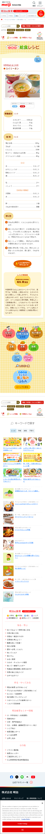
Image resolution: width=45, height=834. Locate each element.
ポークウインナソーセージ (24, 517)
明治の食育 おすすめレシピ (32, 480)
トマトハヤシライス (22, 581)
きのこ (27, 30)
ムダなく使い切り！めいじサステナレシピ (32, 449)
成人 (27, 615)
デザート (10, 32)
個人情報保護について (34, 798)
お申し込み (11, 738)
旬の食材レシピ (20, 568)
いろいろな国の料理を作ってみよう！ (12, 480)
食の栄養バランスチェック (17, 697)
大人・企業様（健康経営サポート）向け (22, 725)
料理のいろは (27, 37)
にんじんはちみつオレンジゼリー (26, 504)
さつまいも (11, 30)
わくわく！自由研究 (14, 694)
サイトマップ (18, 798)
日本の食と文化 (13, 633)
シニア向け (11, 728)
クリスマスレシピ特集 (22, 530)
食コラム (10, 656)
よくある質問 (12, 735)
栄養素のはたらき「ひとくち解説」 (27, 491)
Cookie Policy (25, 819)
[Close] (42, 803)
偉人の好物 (11, 646)
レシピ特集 (14, 37)
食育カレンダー (13, 753)
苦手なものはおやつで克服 (24, 543)
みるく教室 (11, 659)
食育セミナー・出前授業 (30, 618)
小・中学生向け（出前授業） (17, 715)
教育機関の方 (13, 618)
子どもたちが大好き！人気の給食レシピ (12, 449)
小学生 (11, 615)
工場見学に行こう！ (14, 756)
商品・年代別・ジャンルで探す (31, 26)
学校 (19, 430)
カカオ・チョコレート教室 (17, 662)
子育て (31, 430)
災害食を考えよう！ (14, 640)
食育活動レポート (13, 732)
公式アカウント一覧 (20, 782)
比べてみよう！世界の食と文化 (18, 630)
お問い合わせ (6, 798)
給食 (25, 430)
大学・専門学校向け (14, 722)
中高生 (20, 615)
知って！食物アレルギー (16, 666)
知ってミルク (12, 653)
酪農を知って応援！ (14, 643)
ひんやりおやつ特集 (22, 594)
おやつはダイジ (13, 675)
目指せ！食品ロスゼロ (15, 636)
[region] (22, 817)
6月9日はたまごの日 (11, 65)
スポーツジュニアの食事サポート (12, 465)
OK (22, 830)
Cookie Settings (22, 823)
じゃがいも (20, 30)
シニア (35, 615)
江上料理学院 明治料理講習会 (18, 760)
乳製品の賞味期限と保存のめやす (19, 669)
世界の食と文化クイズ (15, 672)
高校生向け (11, 719)
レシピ (13, 430)
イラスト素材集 (13, 750)
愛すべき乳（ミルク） (15, 649)
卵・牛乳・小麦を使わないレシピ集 (32, 465)
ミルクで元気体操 (13, 703)
